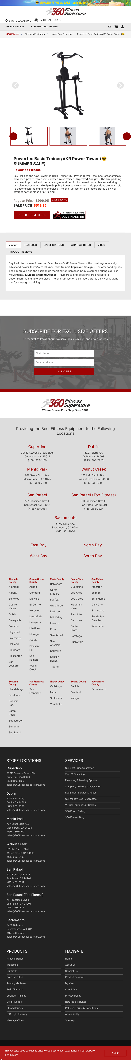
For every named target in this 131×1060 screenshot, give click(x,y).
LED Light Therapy (17, 1014)
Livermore (15, 638)
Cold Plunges (14, 1001)
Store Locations (20, 20)
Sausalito (55, 650)
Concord (34, 592)
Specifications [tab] (54, 244)
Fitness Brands (15, 958)
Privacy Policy (73, 995)
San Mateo (98, 610)
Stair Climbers (15, 989)
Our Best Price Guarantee (79, 767)
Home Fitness (16, 26)
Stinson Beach (54, 658)
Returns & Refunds (75, 1001)
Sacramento (66, 517)
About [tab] (13, 245)
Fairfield (76, 692)
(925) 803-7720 (94, 460)
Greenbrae (56, 605)
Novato (54, 623)
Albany (13, 592)
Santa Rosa (12, 712)
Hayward (14, 632)
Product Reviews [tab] (20, 251)
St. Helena (56, 698)
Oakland (14, 644)
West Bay (38, 556)
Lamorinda (35, 616)
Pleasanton (15, 655)
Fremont (14, 626)
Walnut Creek (93, 469)
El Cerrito (35, 604)
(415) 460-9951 (37, 508)
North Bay (92, 545)
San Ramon (33, 657)
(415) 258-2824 (93, 508)
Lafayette (35, 622)
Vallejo (75, 698)
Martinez (34, 628)
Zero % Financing (75, 774)
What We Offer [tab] (81, 244)
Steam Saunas (15, 1008)
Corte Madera (54, 591)
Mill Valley (56, 617)
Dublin (94, 446)
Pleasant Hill (34, 647)
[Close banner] (127, 3)
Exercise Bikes (15, 977)
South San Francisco (98, 618)
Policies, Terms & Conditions (81, 1008)
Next (127, 136)
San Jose (76, 620)
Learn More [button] (11, 1055)
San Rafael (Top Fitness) (93, 495)
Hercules (34, 610)
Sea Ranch (15, 732)
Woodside (98, 626)
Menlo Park (37, 469)
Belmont (96, 592)
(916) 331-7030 (65, 531)
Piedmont (14, 649)
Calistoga (56, 686)
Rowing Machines (17, 983)
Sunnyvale (77, 641)
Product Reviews (74, 977)
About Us (70, 964)
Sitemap (69, 1020)
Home (68, 958)
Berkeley (14, 598)
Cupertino (37, 446)
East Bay (38, 545)
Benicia (75, 686)
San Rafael (37, 495)
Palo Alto (76, 614)
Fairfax (54, 599)
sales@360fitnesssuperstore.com (26, 784)
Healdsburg (16, 689)
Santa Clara (74, 628)
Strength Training (16, 995)
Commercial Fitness (46, 26)
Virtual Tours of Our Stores (80, 804)
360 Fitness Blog (74, 817)
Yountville (56, 704)
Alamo (33, 586)
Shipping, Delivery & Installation (83, 786)
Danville (34, 598)
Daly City (97, 604)
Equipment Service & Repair (81, 792)
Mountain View (76, 606)
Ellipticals (12, 970)
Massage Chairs (16, 1020)
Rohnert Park (13, 702)
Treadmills (12, 964)
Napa (53, 692)
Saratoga (76, 636)
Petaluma (14, 695)
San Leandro (14, 663)
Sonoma (14, 726)
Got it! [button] (115, 1053)
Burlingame (98, 598)
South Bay (92, 556)
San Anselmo (55, 643)
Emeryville (15, 620)
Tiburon (54, 666)
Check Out (71, 989)
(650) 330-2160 (37, 482)
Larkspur (55, 611)
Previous (13, 136)
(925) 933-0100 (93, 482)
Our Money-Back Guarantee (81, 798)
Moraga (34, 634)
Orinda (33, 640)
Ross (53, 629)
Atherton (97, 586)
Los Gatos (77, 598)
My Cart (69, 983)
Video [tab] (101, 244)
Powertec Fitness (27, 169)
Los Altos (76, 592)
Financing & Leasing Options (81, 780)
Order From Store (32, 215)
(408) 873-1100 (37, 460)
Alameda (14, 586)
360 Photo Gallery (75, 811)
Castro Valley (13, 606)
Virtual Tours (51, 19)
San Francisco (35, 691)
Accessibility (72, 1014)
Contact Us (71, 970)
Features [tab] (30, 244)
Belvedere (56, 583)
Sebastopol (16, 720)
